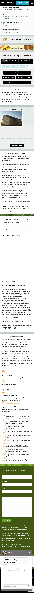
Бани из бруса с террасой (11, 82)
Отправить (6, 520)
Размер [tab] (13, 60)
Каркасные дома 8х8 (8, 77)
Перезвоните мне (23, 2)
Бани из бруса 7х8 (25, 82)
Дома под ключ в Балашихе (20, 39)
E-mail (3, 488)
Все (29, 62)
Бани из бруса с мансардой (24, 77)
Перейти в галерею (17, 145)
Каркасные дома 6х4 (24, 73)
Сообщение (5, 496)
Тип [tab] (6, 60)
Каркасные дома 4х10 (10, 73)
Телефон (4, 481)
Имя (3, 474)
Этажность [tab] (23, 60)
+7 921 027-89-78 (8, 3)
